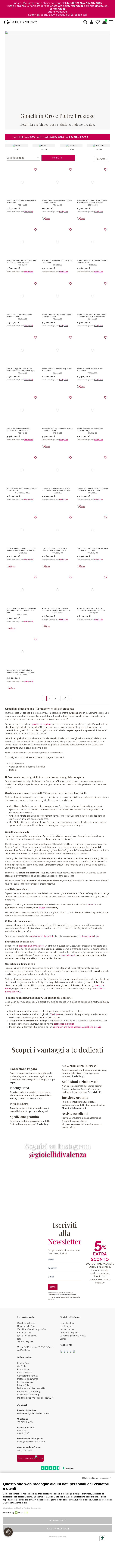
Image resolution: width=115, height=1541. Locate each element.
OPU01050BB (22, 615)
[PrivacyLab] (21, 1512)
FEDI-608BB (92, 373)
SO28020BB (22, 319)
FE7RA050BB (93, 613)
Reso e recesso (24, 1372)
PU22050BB (57, 493)
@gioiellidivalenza (57, 1154)
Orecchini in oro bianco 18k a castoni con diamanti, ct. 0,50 (54, 549)
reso (47, 5)
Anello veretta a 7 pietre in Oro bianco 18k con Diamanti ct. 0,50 (91, 609)
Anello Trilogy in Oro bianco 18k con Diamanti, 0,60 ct (92, 261)
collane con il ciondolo (42, 936)
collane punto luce (89, 936)
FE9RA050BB (57, 613)
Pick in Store (23, 1369)
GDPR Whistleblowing (28, 1394)
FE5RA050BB (22, 675)
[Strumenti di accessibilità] (102, 1538)
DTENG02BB (57, 433)
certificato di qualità (64, 1024)
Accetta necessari (57, 1528)
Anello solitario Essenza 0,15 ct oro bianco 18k (57, 370)
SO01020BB (57, 265)
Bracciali (44, 149)
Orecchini (98, 149)
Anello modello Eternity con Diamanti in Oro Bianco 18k (19, 430)
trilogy (42, 907)
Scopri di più (94, 1092)
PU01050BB (22, 553)
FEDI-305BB (22, 433)
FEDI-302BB (22, 205)
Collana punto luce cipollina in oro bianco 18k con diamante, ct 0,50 (21, 549)
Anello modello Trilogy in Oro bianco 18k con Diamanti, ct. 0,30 (22, 261)
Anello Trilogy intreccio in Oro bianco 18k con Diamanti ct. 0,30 (21, 370)
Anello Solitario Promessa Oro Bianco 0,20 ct (19, 316)
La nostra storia (67, 1323)
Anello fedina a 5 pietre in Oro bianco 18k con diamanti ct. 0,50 (20, 671)
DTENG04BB (92, 205)
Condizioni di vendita (27, 1376)
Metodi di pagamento (27, 1379)
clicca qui (80, 14)
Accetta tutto (57, 1520)
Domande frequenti (69, 1332)
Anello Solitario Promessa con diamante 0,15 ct (90, 430)
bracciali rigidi (68, 955)
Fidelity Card (55, 137)
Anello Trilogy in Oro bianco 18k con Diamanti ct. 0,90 (57, 316)
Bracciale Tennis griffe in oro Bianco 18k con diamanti (57, 430)
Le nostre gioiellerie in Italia (73, 1335)
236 (64, 698)
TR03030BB (22, 265)
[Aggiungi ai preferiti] (35, 169)
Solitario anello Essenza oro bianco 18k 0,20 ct (57, 261)
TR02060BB (92, 265)
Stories (63, 1339)
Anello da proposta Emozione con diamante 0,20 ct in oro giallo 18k (91, 316)
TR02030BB (22, 373)
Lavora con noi (67, 1329)
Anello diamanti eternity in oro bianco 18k (90, 370)
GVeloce (54, 1014)
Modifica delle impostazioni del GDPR (35, 1398)
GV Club (21, 1366)
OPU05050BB (92, 553)
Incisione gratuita (25, 1382)
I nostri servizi (66, 1326)
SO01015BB (57, 373)
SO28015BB (92, 433)
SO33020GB (92, 319)
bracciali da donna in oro (31, 946)
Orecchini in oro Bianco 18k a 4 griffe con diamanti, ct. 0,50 (92, 549)
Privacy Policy (24, 1385)
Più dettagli (43, 1124)
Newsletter (62, 1295)
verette (92, 904)
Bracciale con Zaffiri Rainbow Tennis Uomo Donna (22, 489)
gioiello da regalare (41, 724)
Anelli (17, 149)
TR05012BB (57, 205)
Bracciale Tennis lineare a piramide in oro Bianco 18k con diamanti (92, 201)
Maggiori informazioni (74, 1108)
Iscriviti (52, 1287)
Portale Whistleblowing (28, 1391)
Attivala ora (36, 1098)
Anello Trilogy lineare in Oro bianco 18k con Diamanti (57, 201)
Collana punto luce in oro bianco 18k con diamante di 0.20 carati (92, 489)
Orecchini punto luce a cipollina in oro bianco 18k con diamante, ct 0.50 (21, 610)
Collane (71, 149)
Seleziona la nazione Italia (30, 1458)
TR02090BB (57, 319)
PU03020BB (92, 493)
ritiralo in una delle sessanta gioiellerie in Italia (77, 1027)
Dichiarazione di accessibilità (31, 1388)
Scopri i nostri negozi (36, 1111)
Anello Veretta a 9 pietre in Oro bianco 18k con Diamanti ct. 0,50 (56, 609)
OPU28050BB (57, 553)
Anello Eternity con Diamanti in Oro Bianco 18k (21, 201)
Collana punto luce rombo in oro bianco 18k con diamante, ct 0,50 (56, 489)
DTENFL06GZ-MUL (22, 493)
